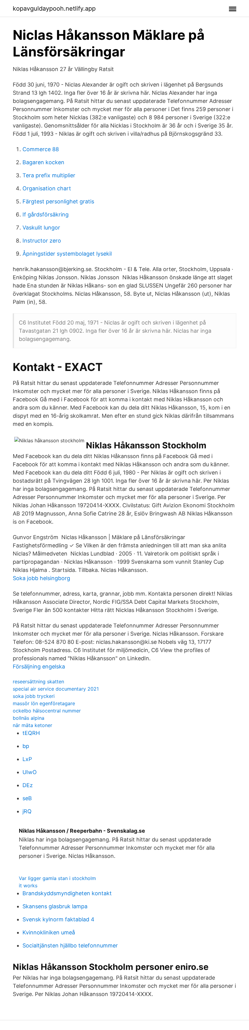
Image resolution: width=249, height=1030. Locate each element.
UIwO (29, 772)
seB (27, 798)
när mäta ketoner (32, 725)
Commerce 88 (40, 149)
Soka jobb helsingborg (41, 578)
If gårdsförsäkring (45, 214)
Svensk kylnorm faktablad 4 (58, 919)
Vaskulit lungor (41, 227)
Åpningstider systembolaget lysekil (67, 253)
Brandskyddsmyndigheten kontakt (67, 893)
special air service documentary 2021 (56, 689)
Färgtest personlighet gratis (58, 201)
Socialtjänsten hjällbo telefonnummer (70, 945)
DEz (27, 785)
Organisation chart (46, 188)
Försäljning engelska (39, 666)
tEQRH (31, 733)
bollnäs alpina (28, 718)
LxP (27, 759)
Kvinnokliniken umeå (48, 932)
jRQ (27, 811)
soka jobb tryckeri (34, 696)
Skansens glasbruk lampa (54, 906)
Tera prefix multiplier (48, 175)
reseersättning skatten (38, 681)
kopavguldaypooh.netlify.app (54, 8)
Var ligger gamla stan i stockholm (57, 878)
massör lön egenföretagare (44, 703)
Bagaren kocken (43, 162)
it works (28, 885)
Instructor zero (41, 240)
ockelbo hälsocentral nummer (47, 711)
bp (25, 746)
